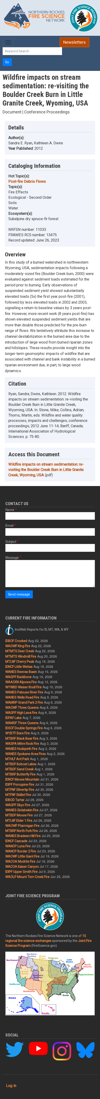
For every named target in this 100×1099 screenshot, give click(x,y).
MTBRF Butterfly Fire (20, 774)
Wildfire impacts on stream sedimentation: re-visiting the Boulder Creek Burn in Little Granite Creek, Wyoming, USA (46, 469)
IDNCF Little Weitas (19, 667)
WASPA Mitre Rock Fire (22, 743)
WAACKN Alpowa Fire (21, 682)
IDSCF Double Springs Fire (24, 728)
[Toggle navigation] (8, 42)
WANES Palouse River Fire (24, 692)
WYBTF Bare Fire (17, 733)
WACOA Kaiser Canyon (22, 866)
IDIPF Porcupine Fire (19, 784)
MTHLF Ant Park (17, 759)
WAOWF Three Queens (22, 707)
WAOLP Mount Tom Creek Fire (27, 877)
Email (9, 525)
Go (7, 62)
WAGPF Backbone (18, 677)
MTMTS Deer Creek (19, 651)
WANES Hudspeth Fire (21, 749)
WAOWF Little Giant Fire (22, 856)
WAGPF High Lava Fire (21, 713)
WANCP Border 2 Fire (20, 851)
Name (9, 509)
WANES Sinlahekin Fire (21, 810)
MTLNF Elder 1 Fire (18, 820)
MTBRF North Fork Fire (21, 831)
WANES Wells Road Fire (22, 697)
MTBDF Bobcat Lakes (21, 764)
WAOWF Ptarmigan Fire (22, 826)
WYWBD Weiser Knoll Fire (23, 687)
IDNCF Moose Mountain (22, 779)
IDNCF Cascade (16, 841)
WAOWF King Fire (17, 646)
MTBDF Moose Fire (19, 815)
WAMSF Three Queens (22, 723)
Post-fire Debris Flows (27, 181)
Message (12, 557)
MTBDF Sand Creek (19, 769)
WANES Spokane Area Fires (25, 754)
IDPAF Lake (13, 718)
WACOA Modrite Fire (20, 861)
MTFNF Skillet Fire (18, 795)
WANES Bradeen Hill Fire (23, 836)
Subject (10, 541)
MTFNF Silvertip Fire (19, 789)
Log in (11, 1085)
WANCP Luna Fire (18, 846)
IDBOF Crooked (16, 641)
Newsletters (74, 42)
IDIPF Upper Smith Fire (21, 872)
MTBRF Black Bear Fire (21, 738)
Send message (19, 594)
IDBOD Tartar (14, 800)
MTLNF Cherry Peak (19, 661)
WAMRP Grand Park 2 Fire (24, 702)
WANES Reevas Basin (21, 672)
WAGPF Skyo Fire (17, 805)
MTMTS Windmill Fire (20, 656)
